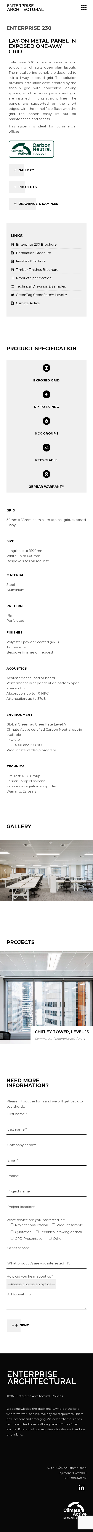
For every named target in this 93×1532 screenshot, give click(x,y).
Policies (57, 1396)
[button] (5, 870)
